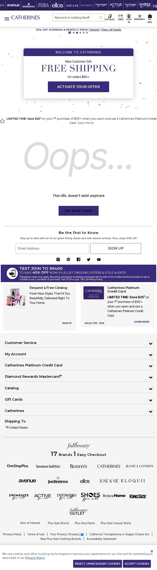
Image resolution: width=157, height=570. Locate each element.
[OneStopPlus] (17, 466)
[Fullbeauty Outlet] (78, 511)
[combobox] (78, 17)
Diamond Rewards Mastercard (33, 376)
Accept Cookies (137, 563)
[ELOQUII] (133, 480)
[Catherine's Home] (25, 17)
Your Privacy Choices (64, 534)
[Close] (152, 550)
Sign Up (115, 248)
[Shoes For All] (90, 497)
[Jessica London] (139, 466)
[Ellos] (85, 480)
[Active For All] (42, 497)
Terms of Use (36, 534)
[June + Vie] (109, 480)
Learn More (85, 123)
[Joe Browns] (58, 480)
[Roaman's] (78, 466)
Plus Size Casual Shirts (116, 523)
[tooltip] (13, 5)
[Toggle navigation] (7, 19)
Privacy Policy (12, 534)
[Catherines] (108, 466)
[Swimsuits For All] (18, 497)
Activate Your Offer (78, 87)
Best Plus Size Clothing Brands (61, 538)
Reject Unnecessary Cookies (97, 563)
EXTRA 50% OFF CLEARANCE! (48, 29)
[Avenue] (27, 480)
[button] (129, 19)
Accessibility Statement (102, 538)
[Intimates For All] (66, 497)
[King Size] (138, 497)
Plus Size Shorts (58, 523)
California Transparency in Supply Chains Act (119, 534)
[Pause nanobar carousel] (69, 32)
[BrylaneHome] (114, 497)
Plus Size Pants (85, 523)
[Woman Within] (48, 466)
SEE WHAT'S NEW (78, 210)
